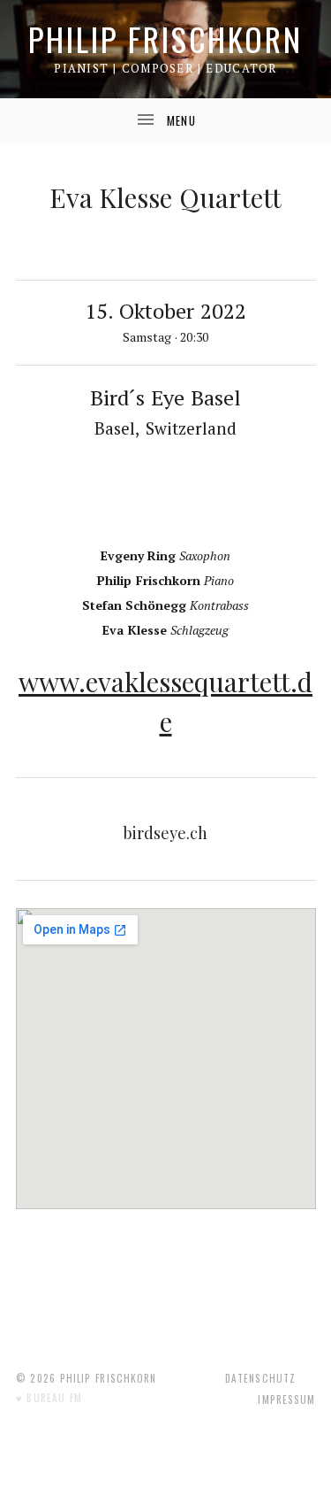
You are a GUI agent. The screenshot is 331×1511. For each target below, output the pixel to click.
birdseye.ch (165, 833)
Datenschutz (260, 1378)
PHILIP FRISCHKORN (165, 38)
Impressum (286, 1399)
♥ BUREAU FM (49, 1398)
